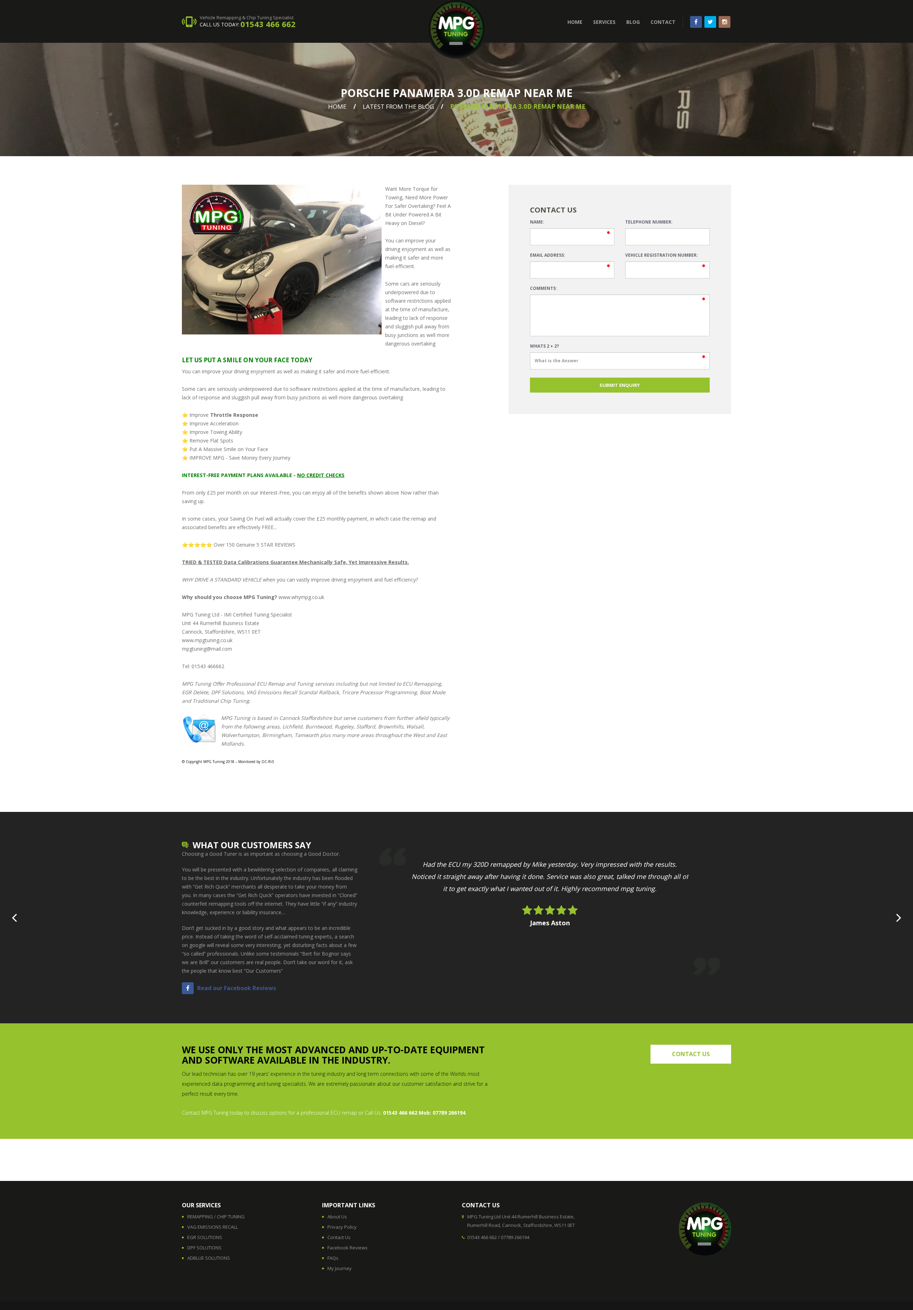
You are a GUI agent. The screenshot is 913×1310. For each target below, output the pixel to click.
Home (337, 106)
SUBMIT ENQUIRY (620, 385)
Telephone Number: (649, 222)
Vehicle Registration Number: (661, 255)
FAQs (332, 1258)
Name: (537, 222)
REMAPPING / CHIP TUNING (216, 1216)
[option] (549, 899)
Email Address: (547, 255)
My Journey (339, 1268)
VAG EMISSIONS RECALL (212, 1227)
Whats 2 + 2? (544, 346)
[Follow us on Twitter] (710, 22)
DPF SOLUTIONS (204, 1247)
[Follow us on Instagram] (724, 22)
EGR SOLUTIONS (204, 1237)
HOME (574, 22)
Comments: (543, 288)
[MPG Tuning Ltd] (456, 29)
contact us (691, 1054)
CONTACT (663, 22)
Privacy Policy (342, 1227)
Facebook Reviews (347, 1247)
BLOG (633, 22)
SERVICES (604, 22)
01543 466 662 (268, 24)
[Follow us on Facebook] (696, 22)
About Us (337, 1216)
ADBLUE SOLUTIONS (208, 1258)
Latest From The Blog (398, 106)
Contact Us (339, 1237)
